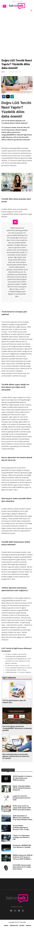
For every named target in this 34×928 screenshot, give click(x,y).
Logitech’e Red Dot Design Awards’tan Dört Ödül (21, 798)
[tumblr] (22, 911)
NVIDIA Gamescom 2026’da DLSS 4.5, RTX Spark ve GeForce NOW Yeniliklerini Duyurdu (22, 857)
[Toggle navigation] (4, 6)
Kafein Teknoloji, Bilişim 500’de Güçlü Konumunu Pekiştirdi (22, 788)
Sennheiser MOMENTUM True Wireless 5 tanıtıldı (22, 846)
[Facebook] (11, 911)
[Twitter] (15, 911)
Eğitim (3, 72)
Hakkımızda (14, 925)
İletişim (21, 925)
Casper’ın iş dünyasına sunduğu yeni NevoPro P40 (21, 837)
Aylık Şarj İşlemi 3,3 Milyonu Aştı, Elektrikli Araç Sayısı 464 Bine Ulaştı (22, 817)
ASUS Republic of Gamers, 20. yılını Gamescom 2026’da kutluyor (22, 778)
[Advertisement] (17, 35)
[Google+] (18, 911)
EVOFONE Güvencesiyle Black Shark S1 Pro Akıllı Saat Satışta (22, 867)
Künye (6, 925)
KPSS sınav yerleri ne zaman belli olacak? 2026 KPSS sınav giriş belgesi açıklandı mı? (22, 808)
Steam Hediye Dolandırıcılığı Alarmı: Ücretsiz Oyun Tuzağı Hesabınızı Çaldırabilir (21, 827)
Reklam (28, 925)
